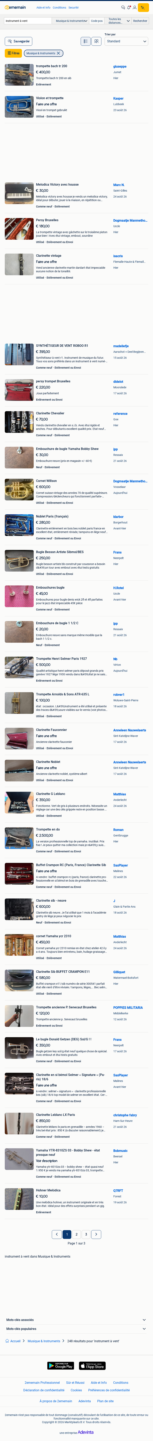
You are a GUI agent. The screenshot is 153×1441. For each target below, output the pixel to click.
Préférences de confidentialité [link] (109, 1390)
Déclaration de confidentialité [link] (43, 1390)
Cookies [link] (76, 1390)
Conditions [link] (59, 7)
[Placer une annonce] (143, 7)
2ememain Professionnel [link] (42, 1383)
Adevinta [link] (84, 1401)
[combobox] (28, 20)
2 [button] (76, 1234)
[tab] (86, 41)
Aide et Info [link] (43, 7)
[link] (18, 7)
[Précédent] (57, 1234)
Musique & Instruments (40, 53)
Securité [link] (73, 7)
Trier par (110, 34)
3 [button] (86, 1234)
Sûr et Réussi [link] (75, 1383)
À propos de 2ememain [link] (56, 1401)
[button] (128, 7)
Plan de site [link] (105, 1401)
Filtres (16, 53)
